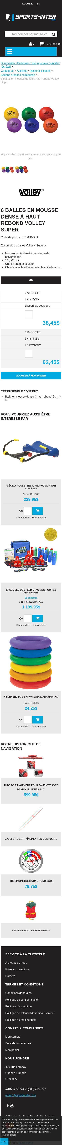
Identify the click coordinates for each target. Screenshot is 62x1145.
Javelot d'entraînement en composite (31, 838)
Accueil (27, 3)
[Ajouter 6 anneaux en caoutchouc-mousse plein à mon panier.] (37, 719)
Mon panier (12, 1050)
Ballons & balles (40, 70)
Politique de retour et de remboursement (29, 1013)
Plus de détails (9, 1135)
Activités (22, 70)
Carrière (10, 976)
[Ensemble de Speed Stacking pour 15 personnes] (31, 554)
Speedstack (31, 598)
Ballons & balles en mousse (18, 74)
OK (4, 1142)
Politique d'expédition (18, 1006)
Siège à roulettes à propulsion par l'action (31, 487)
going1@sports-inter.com (20, 1095)
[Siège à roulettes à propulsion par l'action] (31, 450)
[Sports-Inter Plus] (31, 17)
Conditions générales (18, 993)
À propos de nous (16, 962)
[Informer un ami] (31, 280)
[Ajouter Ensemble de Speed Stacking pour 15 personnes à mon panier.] (37, 618)
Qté (21, 510)
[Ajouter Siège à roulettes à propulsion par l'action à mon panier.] (37, 511)
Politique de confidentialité (21, 999)
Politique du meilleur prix (20, 1019)
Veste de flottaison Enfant (31, 930)
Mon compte (12, 1036)
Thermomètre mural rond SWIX (31, 881)
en (38, 3)
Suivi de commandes (18, 1043)
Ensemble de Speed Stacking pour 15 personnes (31, 591)
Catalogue (7, 70)
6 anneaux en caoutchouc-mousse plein (31, 697)
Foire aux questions (17, 969)
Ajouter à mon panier (31, 375)
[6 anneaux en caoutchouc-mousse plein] (31, 662)
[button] (49, 43)
